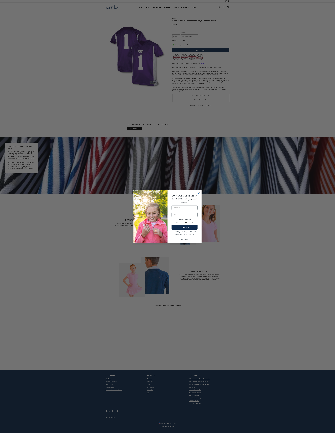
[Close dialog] (199, 192)
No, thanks (184, 239)
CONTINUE (184, 227)
